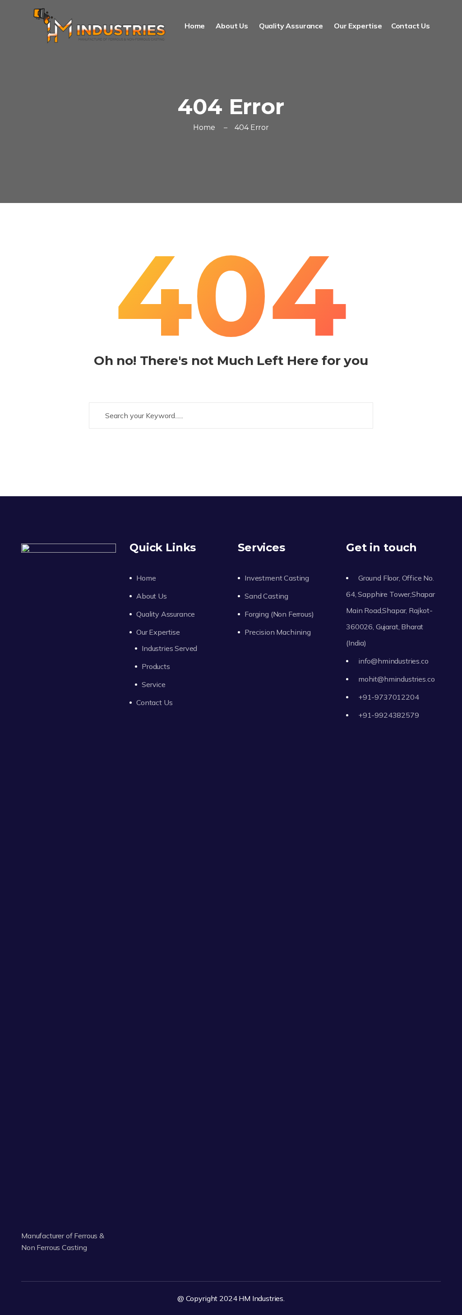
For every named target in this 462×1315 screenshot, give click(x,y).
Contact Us (411, 25)
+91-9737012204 (388, 696)
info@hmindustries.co (393, 660)
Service (154, 684)
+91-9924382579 (388, 715)
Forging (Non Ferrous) (279, 613)
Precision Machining (278, 632)
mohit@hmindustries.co (396, 678)
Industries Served (169, 648)
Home (196, 25)
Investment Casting (277, 577)
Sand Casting (266, 595)
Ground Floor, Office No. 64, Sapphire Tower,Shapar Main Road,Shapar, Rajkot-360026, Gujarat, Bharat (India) (390, 610)
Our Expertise (158, 632)
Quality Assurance (292, 25)
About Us (233, 25)
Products (156, 666)
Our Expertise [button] (358, 25)
